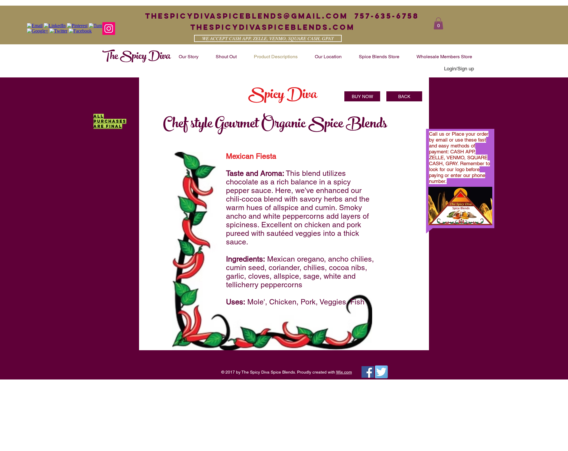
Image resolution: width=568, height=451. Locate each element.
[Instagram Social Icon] (108, 28)
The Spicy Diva (136, 57)
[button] (438, 23)
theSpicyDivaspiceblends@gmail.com (246, 16)
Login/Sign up (459, 69)
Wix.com (344, 372)
